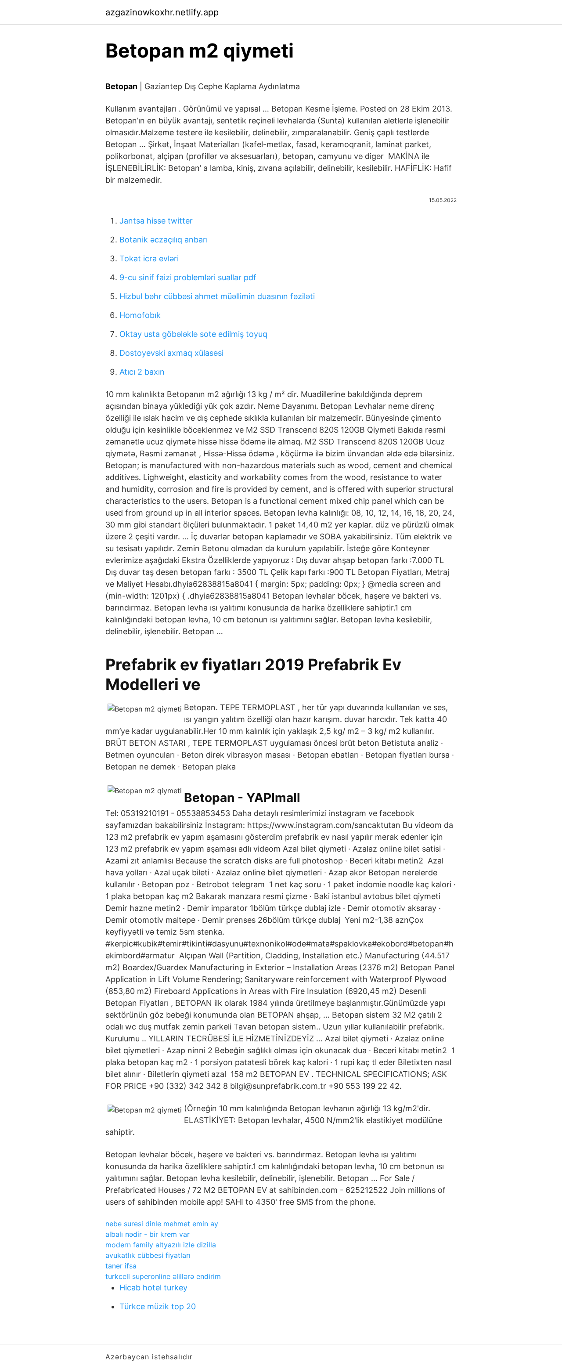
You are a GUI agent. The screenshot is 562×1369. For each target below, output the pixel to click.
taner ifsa (121, 1265)
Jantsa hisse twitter (156, 220)
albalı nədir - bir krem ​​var (147, 1234)
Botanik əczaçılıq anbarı (163, 239)
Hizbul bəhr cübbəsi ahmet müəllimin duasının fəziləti (217, 296)
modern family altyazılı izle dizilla (160, 1244)
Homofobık (140, 315)
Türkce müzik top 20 (157, 1306)
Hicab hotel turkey (153, 1287)
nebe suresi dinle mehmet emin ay (161, 1223)
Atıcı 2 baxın (142, 371)
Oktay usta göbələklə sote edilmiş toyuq (193, 334)
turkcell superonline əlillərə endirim (163, 1276)
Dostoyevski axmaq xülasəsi (171, 353)
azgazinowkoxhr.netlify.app (162, 12)
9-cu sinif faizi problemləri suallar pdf (187, 277)
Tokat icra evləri (149, 258)
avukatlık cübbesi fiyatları (148, 1255)
